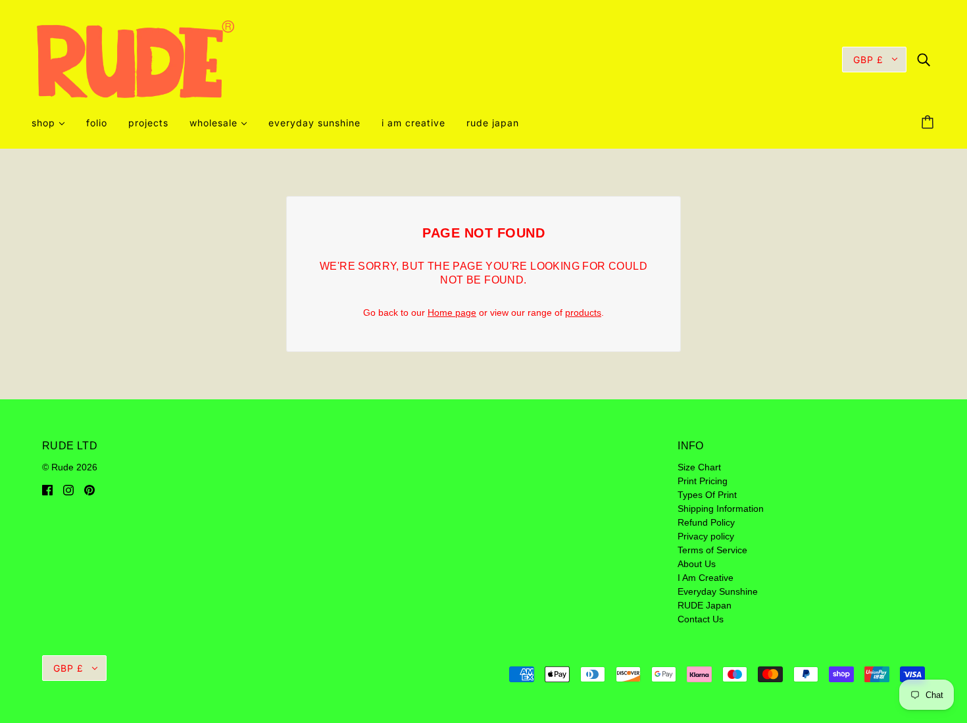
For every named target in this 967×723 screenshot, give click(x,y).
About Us (697, 564)
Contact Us (701, 619)
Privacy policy (706, 536)
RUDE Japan (704, 605)
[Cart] (929, 123)
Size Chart (699, 467)
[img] (923, 59)
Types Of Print (707, 494)
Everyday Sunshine (718, 591)
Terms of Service (712, 550)
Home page (452, 312)
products (583, 312)
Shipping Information (721, 508)
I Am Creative (705, 577)
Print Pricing (703, 481)
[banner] (135, 58)
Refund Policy (706, 522)
